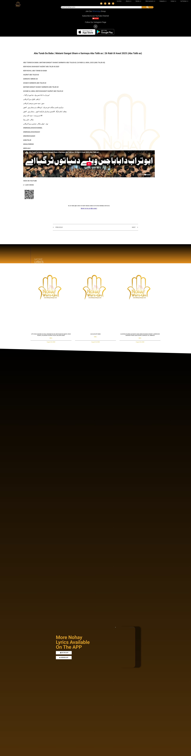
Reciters (138, 1)
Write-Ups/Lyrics (149, 1)
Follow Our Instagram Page (95, 22)
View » (51, 338)
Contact (173, 1)
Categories (162, 1)
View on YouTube (30, 181)
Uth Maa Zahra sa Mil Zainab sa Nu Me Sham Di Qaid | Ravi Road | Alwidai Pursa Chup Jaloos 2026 (51, 334)
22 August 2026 (95, 334)
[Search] (147, 7)
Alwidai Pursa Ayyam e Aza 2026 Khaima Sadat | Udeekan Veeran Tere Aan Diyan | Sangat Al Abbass (140, 334)
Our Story (119, 1)
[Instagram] (113, 3)
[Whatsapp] (105, 3)
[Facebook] (101, 3)
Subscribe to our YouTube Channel (95, 16)
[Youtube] (109, 3)
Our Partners (183, 1)
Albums (128, 1)
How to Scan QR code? (89, 208)
